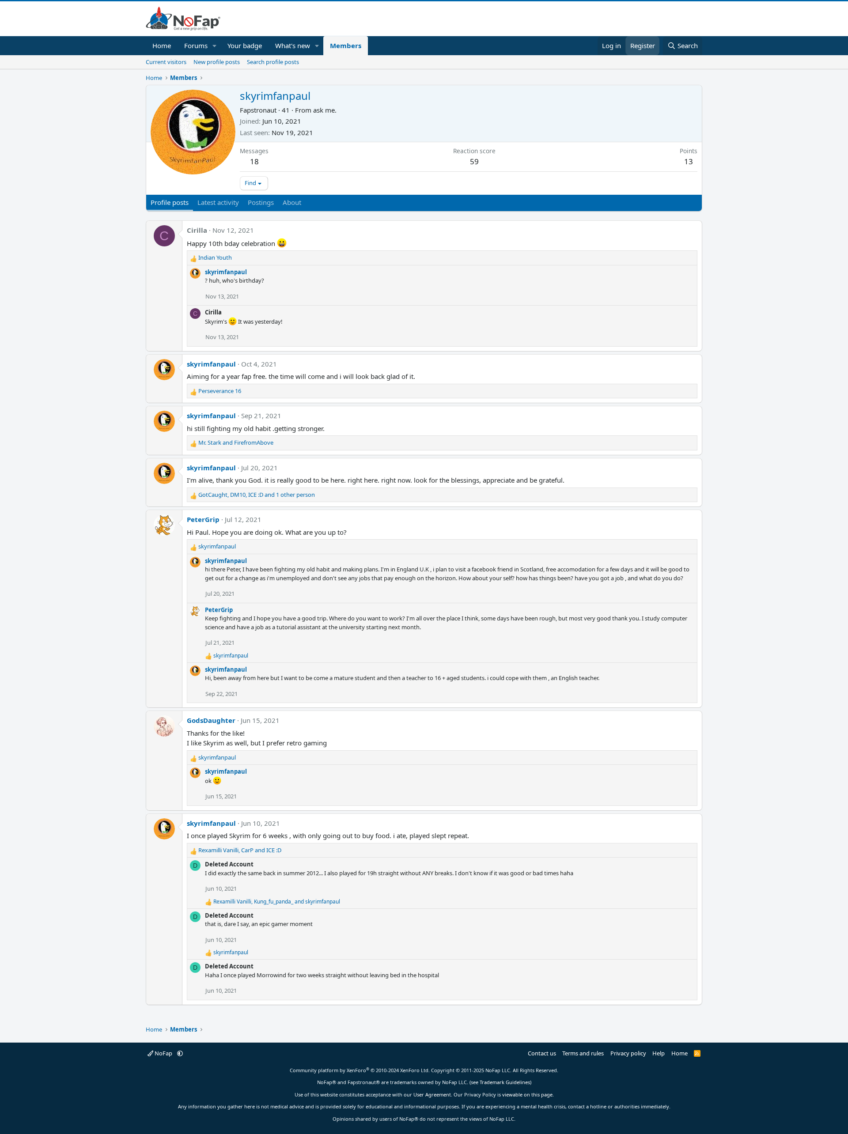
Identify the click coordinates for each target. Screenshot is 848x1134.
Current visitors (166, 62)
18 (254, 161)
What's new (292, 45)
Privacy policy (628, 1053)
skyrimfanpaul (226, 272)
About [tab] (292, 202)
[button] (214, 45)
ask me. (325, 110)
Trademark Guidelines (505, 1082)
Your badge (244, 45)
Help (658, 1053)
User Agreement (432, 1094)
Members (345, 45)
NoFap (163, 1053)
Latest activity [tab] (218, 202)
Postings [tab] (261, 202)
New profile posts (216, 62)
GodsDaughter (211, 720)
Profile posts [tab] (170, 202)
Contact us (542, 1053)
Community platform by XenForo (360, 1070)
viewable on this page (527, 1094)
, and (239, 850)
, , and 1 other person (256, 495)
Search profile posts (273, 62)
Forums (196, 45)
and (235, 442)
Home (161, 45)
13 (688, 161)
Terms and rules (583, 1053)
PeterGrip (203, 519)
